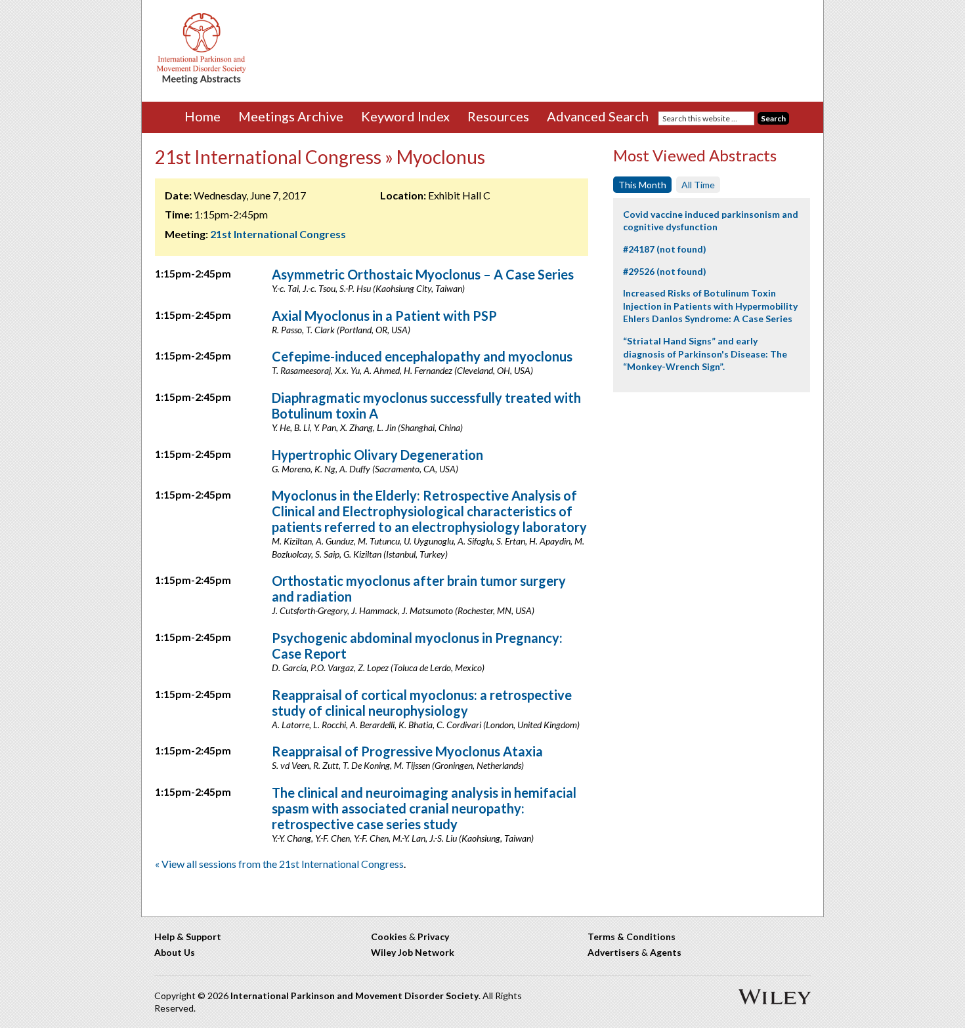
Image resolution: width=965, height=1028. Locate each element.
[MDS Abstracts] (201, 81)
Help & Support (187, 936)
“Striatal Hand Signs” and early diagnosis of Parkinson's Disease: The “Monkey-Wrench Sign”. (705, 353)
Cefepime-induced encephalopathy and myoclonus (422, 356)
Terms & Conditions (632, 936)
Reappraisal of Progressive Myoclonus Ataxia (407, 751)
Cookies (389, 936)
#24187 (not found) (664, 249)
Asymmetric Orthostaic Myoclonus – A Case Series (423, 274)
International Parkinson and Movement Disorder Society (354, 995)
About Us (174, 952)
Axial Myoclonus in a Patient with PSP (384, 315)
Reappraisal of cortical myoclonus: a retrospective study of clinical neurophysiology (422, 702)
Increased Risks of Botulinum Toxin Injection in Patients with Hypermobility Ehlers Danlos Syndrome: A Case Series (710, 305)
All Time (698, 184)
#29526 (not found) (664, 271)
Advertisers (613, 952)
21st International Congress (278, 234)
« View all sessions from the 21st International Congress (279, 863)
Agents (665, 952)
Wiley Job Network (412, 952)
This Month (642, 184)
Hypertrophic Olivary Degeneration (377, 455)
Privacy (433, 936)
